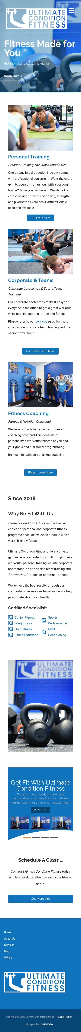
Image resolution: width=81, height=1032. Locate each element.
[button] (71, 11)
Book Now (12, 76)
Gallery (8, 957)
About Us (9, 938)
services (41, 321)
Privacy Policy (64, 1016)
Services (9, 944)
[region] (40, 804)
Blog (6, 951)
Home (7, 932)
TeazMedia (46, 1024)
